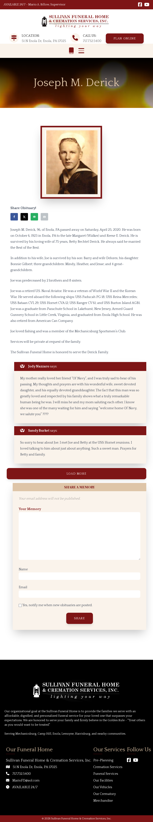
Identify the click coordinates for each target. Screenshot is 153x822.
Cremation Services (107, 767)
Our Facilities (103, 780)
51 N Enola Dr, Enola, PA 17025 (35, 767)
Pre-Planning (103, 760)
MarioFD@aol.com (26, 780)
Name (23, 569)
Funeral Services (105, 774)
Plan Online (125, 38)
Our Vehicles (102, 787)
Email (23, 587)
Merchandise (103, 801)
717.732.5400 (92, 41)
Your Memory (30, 509)
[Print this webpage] (44, 216)
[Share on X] (24, 216)
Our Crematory (104, 794)
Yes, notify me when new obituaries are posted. (57, 605)
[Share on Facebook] (14, 216)
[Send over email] (34, 216)
